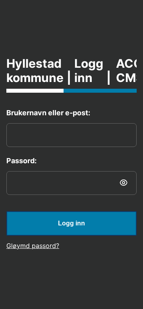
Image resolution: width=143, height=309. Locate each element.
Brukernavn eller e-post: (48, 113)
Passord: (21, 160)
